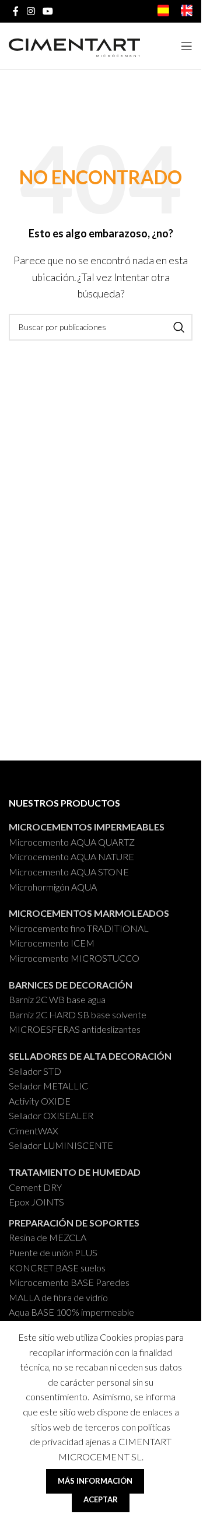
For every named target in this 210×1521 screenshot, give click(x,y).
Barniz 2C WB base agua (57, 999)
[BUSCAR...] (179, 327)
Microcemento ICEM (51, 942)
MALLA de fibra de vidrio (58, 1297)
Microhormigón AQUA (53, 886)
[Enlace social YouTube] (47, 11)
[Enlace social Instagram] (30, 11)
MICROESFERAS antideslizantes (75, 1029)
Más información (95, 1480)
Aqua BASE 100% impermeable (71, 1311)
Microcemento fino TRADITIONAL (79, 928)
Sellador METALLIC (48, 1085)
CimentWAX (33, 1130)
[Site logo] (74, 45)
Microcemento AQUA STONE (69, 871)
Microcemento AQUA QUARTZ (72, 841)
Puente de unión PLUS (53, 1252)
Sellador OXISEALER (51, 1115)
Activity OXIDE (40, 1100)
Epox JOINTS (36, 1201)
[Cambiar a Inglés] (186, 12)
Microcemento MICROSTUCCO (74, 957)
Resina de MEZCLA (47, 1237)
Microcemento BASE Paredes (69, 1282)
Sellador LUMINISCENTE (61, 1145)
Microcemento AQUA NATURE (71, 856)
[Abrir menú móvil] (186, 46)
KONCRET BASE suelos (57, 1267)
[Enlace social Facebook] (16, 11)
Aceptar (100, 1499)
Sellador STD (35, 1071)
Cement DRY (35, 1187)
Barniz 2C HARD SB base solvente (77, 1014)
